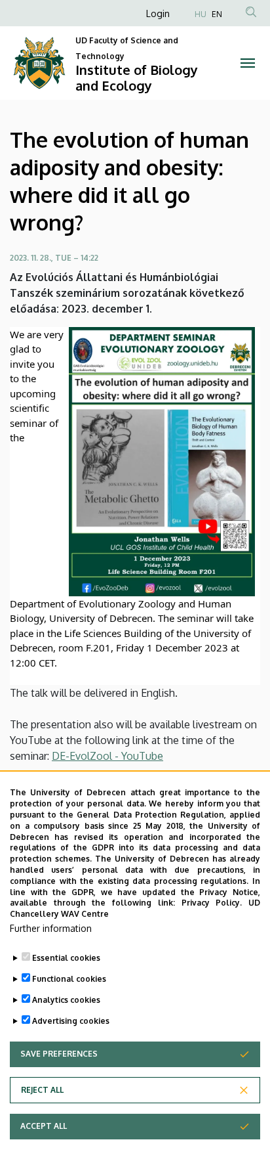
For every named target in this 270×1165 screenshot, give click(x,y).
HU (200, 14)
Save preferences (59, 1054)
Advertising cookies (70, 1021)
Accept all (43, 1126)
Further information (51, 928)
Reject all (42, 1090)
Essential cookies (66, 958)
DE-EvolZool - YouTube (107, 755)
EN (217, 14)
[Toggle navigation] (247, 63)
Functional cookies (69, 979)
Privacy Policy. (212, 903)
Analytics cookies (66, 1000)
